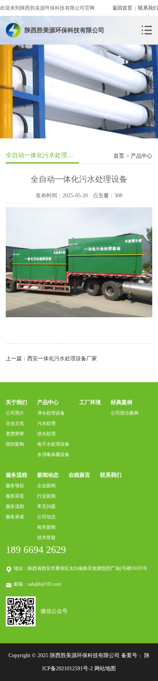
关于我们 (16, 402)
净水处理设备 (51, 413)
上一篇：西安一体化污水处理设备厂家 (51, 358)
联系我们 (148, 8)
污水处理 (46, 423)
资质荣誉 (15, 433)
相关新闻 (46, 527)
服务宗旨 (15, 496)
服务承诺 (15, 516)
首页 (119, 156)
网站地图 (105, 668)
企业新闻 (46, 485)
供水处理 (46, 433)
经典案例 (121, 402)
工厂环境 (90, 402)
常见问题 (46, 506)
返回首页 (122, 8)
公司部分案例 (124, 413)
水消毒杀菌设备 (53, 454)
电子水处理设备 (53, 444)
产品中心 (48, 402)
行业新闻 (46, 496)
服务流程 (16, 475)
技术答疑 (46, 537)
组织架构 (15, 444)
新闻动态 (48, 475)
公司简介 (15, 413)
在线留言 (79, 475)
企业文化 (15, 423)
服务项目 (15, 485)
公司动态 (46, 516)
